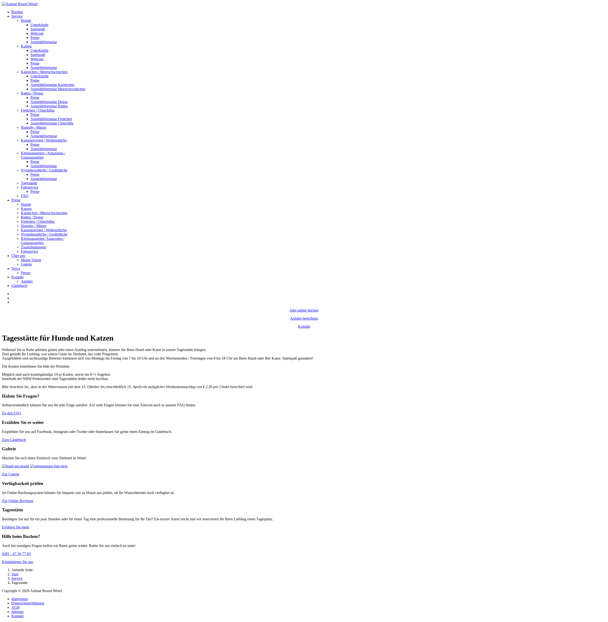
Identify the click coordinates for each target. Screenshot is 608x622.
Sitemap (17, 612)
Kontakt (304, 326)
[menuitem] (17, 12)
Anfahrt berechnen (304, 318)
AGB (15, 607)
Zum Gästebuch (14, 440)
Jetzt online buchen (304, 310)
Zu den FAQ (11, 413)
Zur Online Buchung (17, 501)
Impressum (19, 599)
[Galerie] (15, 466)
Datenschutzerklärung (27, 603)
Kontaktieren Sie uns (17, 562)
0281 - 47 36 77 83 (16, 554)
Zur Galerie (10, 474)
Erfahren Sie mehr (15, 527)
